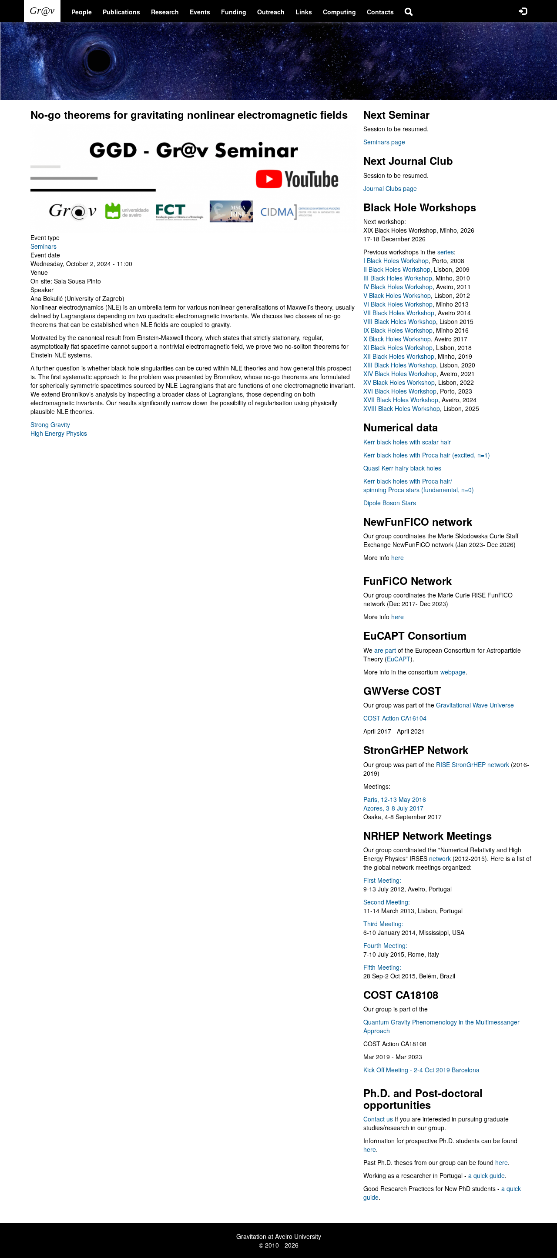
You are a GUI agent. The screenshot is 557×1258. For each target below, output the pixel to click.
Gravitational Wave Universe (475, 705)
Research (165, 11)
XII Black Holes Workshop (398, 356)
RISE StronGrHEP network (472, 764)
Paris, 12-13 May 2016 (394, 799)
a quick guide (486, 1175)
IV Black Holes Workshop (398, 286)
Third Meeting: (383, 923)
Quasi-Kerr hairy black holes (402, 468)
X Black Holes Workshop (397, 338)
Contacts (380, 11)
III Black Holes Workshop (397, 278)
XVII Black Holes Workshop (400, 399)
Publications (121, 11)
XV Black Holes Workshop (399, 382)
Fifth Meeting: (382, 967)
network (440, 858)
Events (200, 11)
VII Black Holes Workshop (398, 312)
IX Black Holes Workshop (398, 330)
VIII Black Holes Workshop (399, 321)
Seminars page (384, 141)
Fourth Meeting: (385, 945)
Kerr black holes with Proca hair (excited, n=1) (426, 454)
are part (385, 650)
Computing (339, 11)
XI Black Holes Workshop (398, 347)
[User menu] (523, 11)
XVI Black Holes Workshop (399, 391)
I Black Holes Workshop (396, 260)
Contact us (378, 1119)
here (397, 557)
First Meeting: (382, 880)
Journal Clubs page (390, 188)
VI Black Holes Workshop (398, 304)
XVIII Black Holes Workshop (401, 408)
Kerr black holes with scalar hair (407, 441)
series (445, 251)
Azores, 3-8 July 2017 (393, 808)
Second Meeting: (386, 902)
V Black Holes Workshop (397, 295)
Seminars (43, 246)
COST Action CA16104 (394, 718)
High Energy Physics (58, 433)
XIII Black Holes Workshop (399, 364)
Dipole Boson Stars (389, 502)
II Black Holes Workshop (396, 269)
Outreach (271, 11)
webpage (453, 671)
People (81, 11)
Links (303, 11)
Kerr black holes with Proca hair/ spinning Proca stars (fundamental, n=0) (418, 485)
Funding (233, 11)
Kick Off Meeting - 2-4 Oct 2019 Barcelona (421, 1069)
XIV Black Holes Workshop (399, 373)
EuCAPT (398, 658)
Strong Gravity (50, 424)
